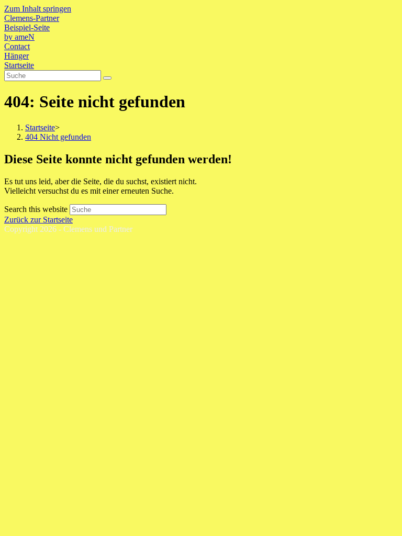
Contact (17, 46)
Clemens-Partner (31, 18)
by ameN (19, 36)
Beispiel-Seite (27, 27)
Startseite (19, 65)
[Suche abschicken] (107, 78)
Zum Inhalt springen (37, 8)
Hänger (16, 55)
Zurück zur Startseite (38, 219)
